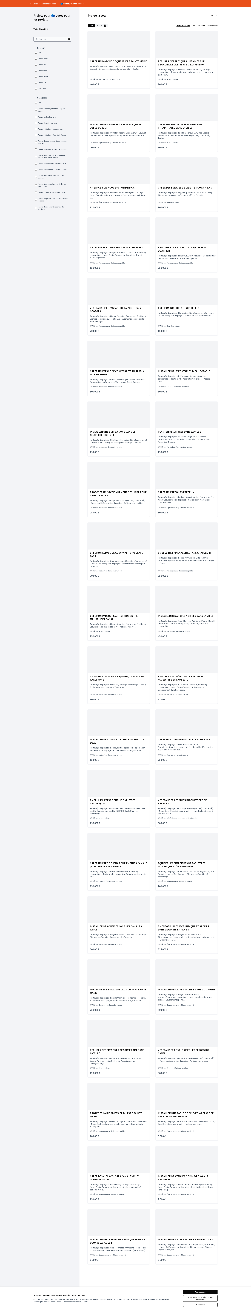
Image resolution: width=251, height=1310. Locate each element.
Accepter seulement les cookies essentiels (200, 1298)
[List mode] (212, 16)
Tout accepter (200, 1292)
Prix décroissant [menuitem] (198, 25)
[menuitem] (52, 39)
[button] (39, 48)
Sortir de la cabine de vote (44, 3)
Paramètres (200, 1305)
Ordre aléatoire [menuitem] (183, 25)
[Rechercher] (69, 39)
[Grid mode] (216, 16)
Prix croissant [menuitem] (212, 25)
